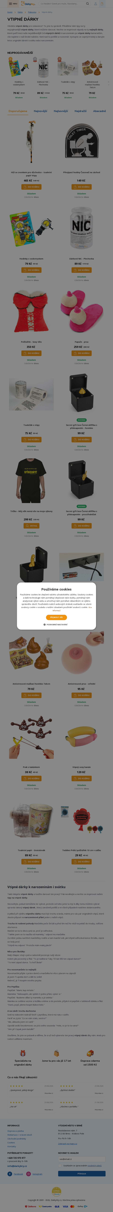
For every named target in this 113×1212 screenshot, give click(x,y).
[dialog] (56, 606)
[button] (57, 624)
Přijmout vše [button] (56, 617)
